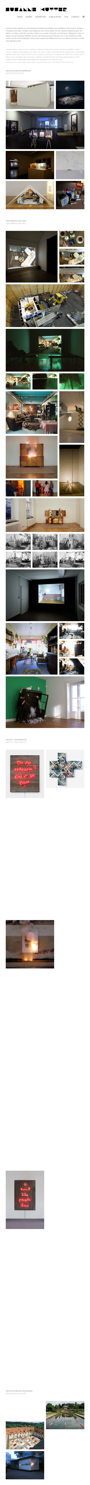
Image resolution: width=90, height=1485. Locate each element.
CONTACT (75, 16)
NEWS (19, 16)
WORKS (29, 16)
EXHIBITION (40, 16)
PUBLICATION (55, 16)
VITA (66, 16)
